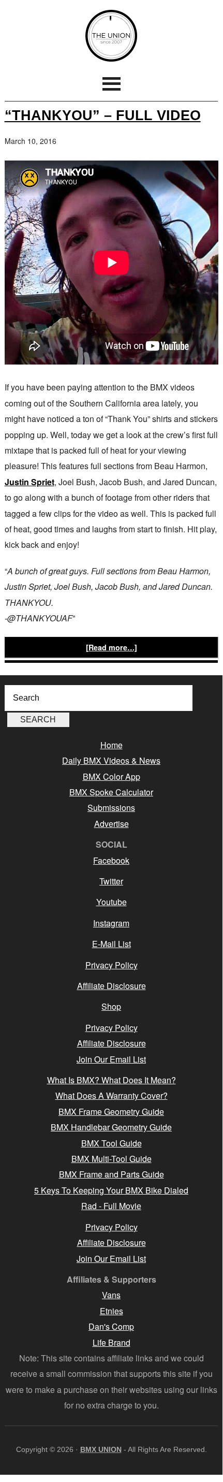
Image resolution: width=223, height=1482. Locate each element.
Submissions (111, 807)
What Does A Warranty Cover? (111, 1095)
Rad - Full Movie (111, 1206)
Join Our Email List (111, 1059)
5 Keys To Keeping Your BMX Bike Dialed (111, 1190)
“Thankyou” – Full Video (103, 115)
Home (111, 745)
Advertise (111, 824)
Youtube (111, 902)
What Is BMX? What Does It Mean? (111, 1080)
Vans (111, 1295)
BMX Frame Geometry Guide (111, 1111)
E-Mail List (111, 944)
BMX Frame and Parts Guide (111, 1174)
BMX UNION (111, 36)
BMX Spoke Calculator (111, 792)
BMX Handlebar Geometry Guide (111, 1127)
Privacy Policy (111, 965)
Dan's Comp (111, 1326)
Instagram (111, 923)
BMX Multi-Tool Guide (111, 1159)
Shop (111, 1006)
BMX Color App (111, 776)
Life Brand (111, 1342)
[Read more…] (111, 647)
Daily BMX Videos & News (111, 760)
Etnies (111, 1311)
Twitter (111, 881)
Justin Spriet (29, 482)
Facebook (111, 860)
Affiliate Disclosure (111, 986)
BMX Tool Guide (111, 1143)
